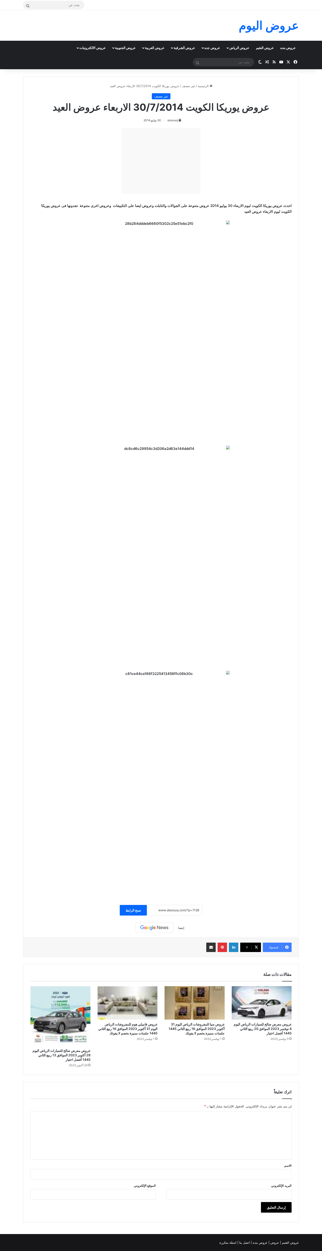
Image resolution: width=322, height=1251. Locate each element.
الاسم (288, 1165)
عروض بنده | (259, 1242)
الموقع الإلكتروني (145, 1185)
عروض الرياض (239, 48)
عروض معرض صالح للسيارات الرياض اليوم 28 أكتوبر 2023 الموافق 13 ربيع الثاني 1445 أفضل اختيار (62, 1055)
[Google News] (154, 928)
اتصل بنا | (244, 1242)
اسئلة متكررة (228, 1242)
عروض (274, 1242)
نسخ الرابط (133, 910)
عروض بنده (288, 48)
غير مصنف (188, 86)
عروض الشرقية (184, 48)
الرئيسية (204, 86)
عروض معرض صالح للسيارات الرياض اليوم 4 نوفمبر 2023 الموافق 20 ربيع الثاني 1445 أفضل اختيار (263, 1028)
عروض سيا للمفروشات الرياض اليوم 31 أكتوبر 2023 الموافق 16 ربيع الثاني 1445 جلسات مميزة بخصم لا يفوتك (197, 1028)
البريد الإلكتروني (281, 1185)
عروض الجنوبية (125, 48)
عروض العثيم (265, 48)
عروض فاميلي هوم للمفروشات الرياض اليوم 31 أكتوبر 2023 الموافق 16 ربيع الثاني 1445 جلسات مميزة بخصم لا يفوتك (127, 1028)
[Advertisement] (161, 161)
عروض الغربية (154, 48)
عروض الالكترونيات (92, 48)
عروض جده (212, 48)
